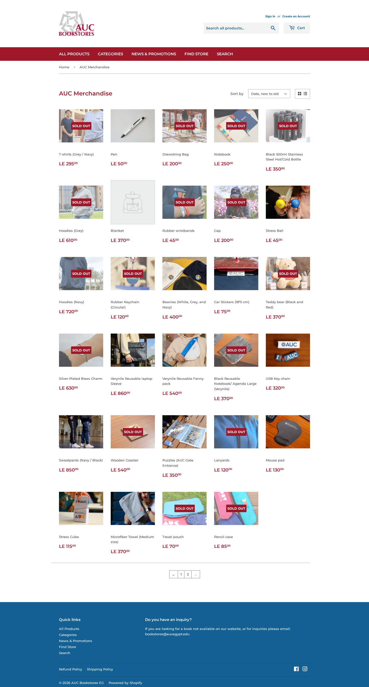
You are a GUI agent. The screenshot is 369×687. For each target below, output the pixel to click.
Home (64, 67)
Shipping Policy (100, 669)
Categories (110, 53)
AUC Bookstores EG (87, 683)
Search (225, 53)
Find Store (196, 53)
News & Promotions (154, 53)
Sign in (270, 16)
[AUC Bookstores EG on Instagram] (305, 670)
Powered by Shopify (125, 683)
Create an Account (296, 16)
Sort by (236, 93)
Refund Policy (70, 669)
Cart (300, 28)
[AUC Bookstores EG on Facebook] (296, 670)
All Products (74, 53)
